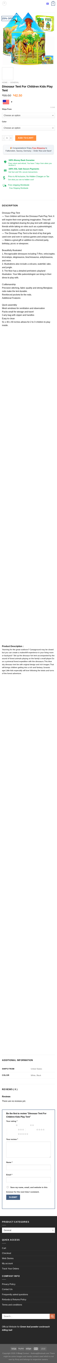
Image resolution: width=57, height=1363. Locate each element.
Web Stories (8, 1258)
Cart (4, 1248)
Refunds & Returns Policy (14, 1299)
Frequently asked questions (15, 1294)
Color (4, 122)
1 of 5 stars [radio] (10, 1125)
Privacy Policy (8, 1284)
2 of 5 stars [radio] (24, 1125)
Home (5, 83)
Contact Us (7, 1289)
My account (7, 1263)
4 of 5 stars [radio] (30, 1129)
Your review (12, 1139)
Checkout (6, 1253)
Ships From (7, 109)
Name (9, 1162)
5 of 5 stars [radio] (12, 1134)
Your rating (11, 1121)
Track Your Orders (10, 1269)
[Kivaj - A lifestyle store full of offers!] (28, 3)
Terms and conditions (12, 1305)
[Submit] (52, 1316)
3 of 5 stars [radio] (12, 1129)
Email (9, 1175)
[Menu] (4, 3)
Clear (52, 107)
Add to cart (25, 138)
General (14, 83)
